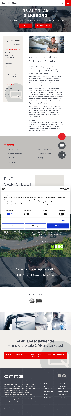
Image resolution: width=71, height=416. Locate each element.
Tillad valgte (35, 226)
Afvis (13, 226)
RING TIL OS (26, 25)
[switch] (26, 214)
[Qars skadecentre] (28, 3)
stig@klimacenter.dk (11, 79)
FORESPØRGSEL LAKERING (44, 25)
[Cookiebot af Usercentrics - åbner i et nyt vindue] (61, 188)
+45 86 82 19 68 (12, 74)
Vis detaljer (62, 220)
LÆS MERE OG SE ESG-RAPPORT (44, 241)
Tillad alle (58, 226)
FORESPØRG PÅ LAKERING (35, 355)
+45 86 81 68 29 (12, 77)
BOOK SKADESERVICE (56, 354)
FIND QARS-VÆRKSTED (14, 354)
